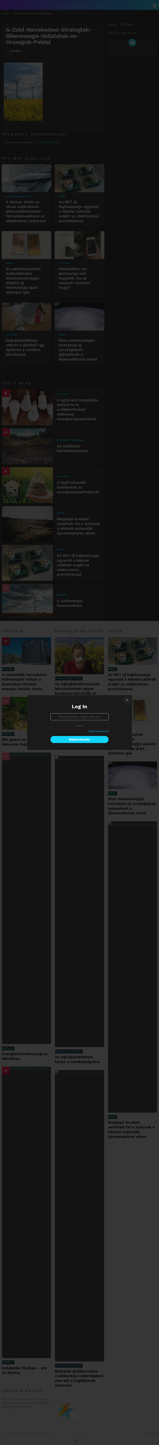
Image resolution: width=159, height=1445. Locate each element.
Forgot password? (98, 731)
